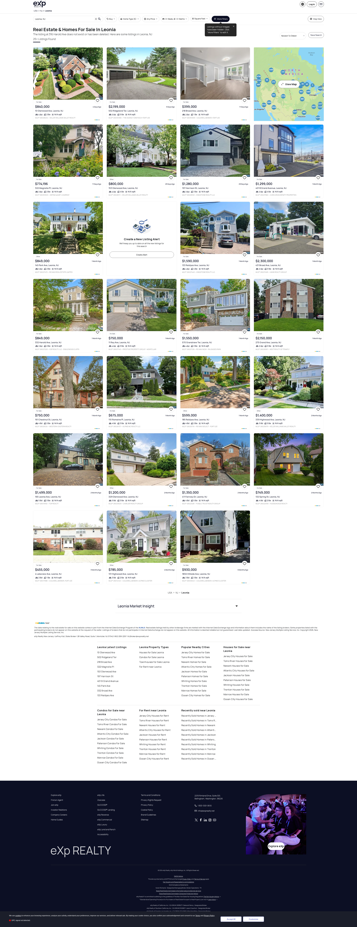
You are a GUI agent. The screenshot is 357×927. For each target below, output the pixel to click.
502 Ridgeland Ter (107, 657)
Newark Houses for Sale (236, 665)
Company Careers (59, 815)
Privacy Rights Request (151, 800)
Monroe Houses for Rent (152, 753)
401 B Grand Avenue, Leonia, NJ (271, 188)
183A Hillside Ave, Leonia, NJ (196, 573)
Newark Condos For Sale (110, 729)
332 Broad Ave (104, 690)
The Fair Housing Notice (211, 897)
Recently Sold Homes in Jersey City (198, 715)
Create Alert (141, 254)
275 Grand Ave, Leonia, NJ (268, 342)
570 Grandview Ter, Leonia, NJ (197, 342)
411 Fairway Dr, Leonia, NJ (194, 496)
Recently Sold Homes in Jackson (198, 734)
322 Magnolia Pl (105, 666)
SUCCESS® (102, 805)
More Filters (222, 19)
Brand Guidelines (148, 815)
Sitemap (144, 820)
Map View (317, 19)
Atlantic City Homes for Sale (196, 666)
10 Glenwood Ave (106, 652)
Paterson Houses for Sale (237, 680)
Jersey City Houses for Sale (238, 656)
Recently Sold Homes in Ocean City (198, 758)
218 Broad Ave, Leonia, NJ (194, 110)
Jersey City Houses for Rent (154, 715)
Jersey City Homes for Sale (195, 652)
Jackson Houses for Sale (236, 675)
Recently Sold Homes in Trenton (198, 749)
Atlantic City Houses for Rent (155, 730)
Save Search (316, 35)
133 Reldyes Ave (105, 695)
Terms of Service (199, 879)
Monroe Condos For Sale (110, 757)
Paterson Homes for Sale (194, 676)
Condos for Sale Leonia (151, 657)
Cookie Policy (147, 810)
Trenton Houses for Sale (236, 689)
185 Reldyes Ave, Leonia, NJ (195, 419)
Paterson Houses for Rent (153, 739)
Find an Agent (57, 800)
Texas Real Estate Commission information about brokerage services (178, 891)
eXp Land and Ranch (106, 829)
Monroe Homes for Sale (193, 690)
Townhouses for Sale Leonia (154, 662)
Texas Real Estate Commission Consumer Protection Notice (178, 894)
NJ (177, 592)
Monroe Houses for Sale (236, 694)
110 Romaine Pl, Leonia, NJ (121, 419)
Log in (312, 4)
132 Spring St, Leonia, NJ (268, 496)
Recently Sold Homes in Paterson (198, 739)
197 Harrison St (105, 676)
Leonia (185, 592)
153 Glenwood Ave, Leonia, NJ (123, 188)
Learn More (212, 899)
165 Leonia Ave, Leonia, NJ (48, 496)
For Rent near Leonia (150, 666)
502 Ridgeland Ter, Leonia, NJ (123, 110)
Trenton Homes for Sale (194, 685)
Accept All (231, 919)
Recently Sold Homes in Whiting (198, 744)
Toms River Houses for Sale (238, 661)
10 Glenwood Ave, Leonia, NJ (49, 110)
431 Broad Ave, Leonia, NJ (268, 265)
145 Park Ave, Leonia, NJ (47, 265)
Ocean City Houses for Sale (238, 699)
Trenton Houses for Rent (152, 749)
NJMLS (142, 627)
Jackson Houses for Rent (152, 734)
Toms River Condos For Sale (112, 724)
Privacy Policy (147, 805)
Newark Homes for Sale (193, 662)
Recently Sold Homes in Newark (198, 725)
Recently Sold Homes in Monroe (198, 753)
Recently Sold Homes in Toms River (198, 720)
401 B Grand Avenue (108, 681)
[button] (178, 606)
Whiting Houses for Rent (152, 744)
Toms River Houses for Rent (154, 720)
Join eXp (54, 805)
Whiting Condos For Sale (110, 748)
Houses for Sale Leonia (151, 652)
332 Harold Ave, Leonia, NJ (48, 342)
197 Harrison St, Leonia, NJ (195, 188)
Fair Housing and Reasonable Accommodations (178, 882)
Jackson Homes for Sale (194, 671)
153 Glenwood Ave (106, 671)
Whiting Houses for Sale (236, 684)
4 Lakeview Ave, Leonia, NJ (48, 573)
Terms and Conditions (150, 795)
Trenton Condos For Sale (110, 752)
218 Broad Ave (104, 662)
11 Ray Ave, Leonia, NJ (119, 342)
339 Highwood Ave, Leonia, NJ (270, 419)
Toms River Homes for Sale (195, 657)
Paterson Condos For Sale (111, 743)
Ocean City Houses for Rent (154, 758)
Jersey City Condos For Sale (112, 719)
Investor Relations (59, 810)
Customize (253, 919)
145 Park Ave (103, 685)
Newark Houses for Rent (152, 725)
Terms (197, 916)
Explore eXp (56, 795)
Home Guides (57, 820)
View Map (291, 84)
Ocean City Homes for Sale (195, 695)
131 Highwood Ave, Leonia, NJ (123, 573)
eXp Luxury (102, 825)
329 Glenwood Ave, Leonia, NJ (123, 496)
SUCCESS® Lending (106, 810)
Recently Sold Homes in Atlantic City (198, 730)
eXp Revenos (103, 815)
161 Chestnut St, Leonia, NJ (48, 419)
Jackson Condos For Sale (110, 738)
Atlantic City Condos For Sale (112, 733)
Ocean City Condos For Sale (112, 762)
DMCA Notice (178, 876)
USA (170, 592)
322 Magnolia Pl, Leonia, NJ (48, 188)
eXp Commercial (104, 820)
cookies (18, 916)
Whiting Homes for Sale (194, 681)
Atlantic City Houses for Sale (238, 670)
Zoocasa (101, 800)
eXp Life (100, 795)
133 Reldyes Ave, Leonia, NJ (195, 265)
